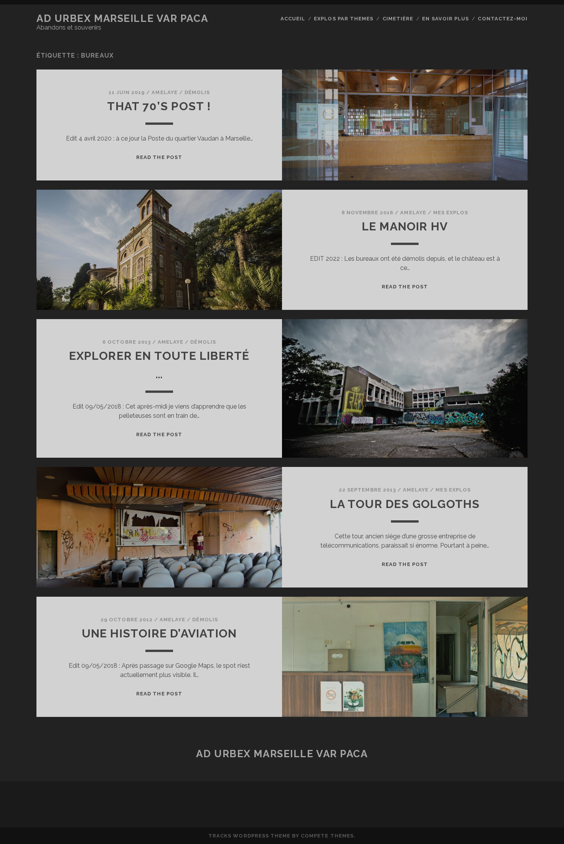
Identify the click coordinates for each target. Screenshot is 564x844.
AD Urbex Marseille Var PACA (122, 18)
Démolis (197, 92)
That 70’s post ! (159, 106)
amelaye (164, 92)
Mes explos (450, 212)
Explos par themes (343, 19)
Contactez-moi (503, 19)
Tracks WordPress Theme (249, 836)
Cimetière (398, 19)
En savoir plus (445, 19)
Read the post (159, 157)
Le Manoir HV (405, 226)
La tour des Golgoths (405, 504)
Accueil (292, 19)
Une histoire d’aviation (159, 633)
